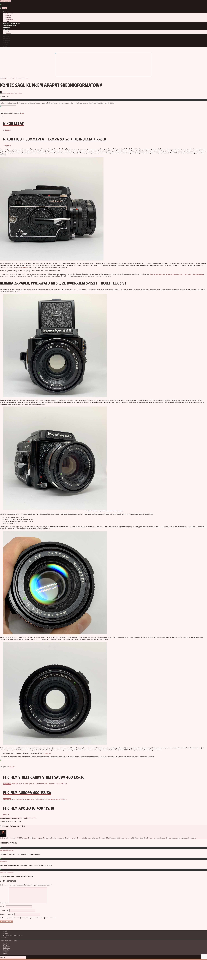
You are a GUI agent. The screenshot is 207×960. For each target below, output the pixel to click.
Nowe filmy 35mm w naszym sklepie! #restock (16, 876)
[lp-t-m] (103, 76)
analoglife (24, 267)
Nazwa (3, 907)
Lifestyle (8, 15)
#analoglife (6, 27)
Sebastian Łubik (10, 93)
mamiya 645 (17, 818)
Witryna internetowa (7, 914)
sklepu (22, 113)
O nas (7, 31)
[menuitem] (105, 16)
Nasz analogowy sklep (9, 25)
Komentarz (4, 903)
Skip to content (5, 1)
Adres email (4, 910)
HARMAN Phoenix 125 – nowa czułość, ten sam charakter (20, 854)
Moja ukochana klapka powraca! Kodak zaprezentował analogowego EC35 (26, 865)
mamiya (10, 818)
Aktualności (9, 13)
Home (1, 78)
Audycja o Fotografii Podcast (11, 23)
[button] (0, 8)
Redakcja (5, 29)
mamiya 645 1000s (29, 818)
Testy (7, 21)
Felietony (8, 17)
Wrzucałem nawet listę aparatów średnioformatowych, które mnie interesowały (177, 274)
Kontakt (8, 33)
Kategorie (6, 11)
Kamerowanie (9, 19)
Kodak (5, 937)
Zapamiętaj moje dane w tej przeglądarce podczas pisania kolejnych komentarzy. (29, 918)
